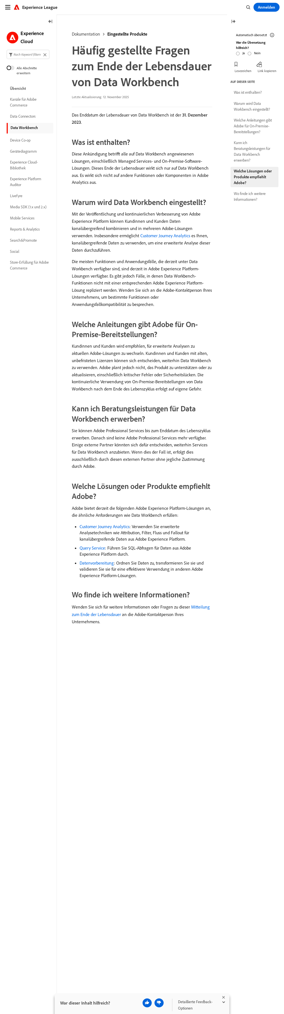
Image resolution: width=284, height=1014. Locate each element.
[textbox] (28, 54)
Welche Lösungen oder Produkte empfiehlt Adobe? (253, 177)
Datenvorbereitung (97, 563)
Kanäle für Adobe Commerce (23, 102)
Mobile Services (22, 218)
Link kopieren (267, 71)
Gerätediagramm (23, 151)
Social (14, 251)
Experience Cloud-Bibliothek (24, 165)
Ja (243, 53)
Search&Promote (23, 240)
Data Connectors (23, 116)
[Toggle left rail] (50, 22)
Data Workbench (24, 127)
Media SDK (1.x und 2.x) (28, 206)
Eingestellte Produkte (127, 34)
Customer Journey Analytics (165, 235)
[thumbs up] (147, 1002)
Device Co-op (20, 140)
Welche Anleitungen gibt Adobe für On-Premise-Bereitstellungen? (253, 126)
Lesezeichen (243, 71)
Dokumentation (86, 34)
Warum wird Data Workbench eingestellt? (252, 106)
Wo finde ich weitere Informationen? (250, 196)
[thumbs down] (159, 1002)
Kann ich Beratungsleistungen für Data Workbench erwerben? (252, 151)
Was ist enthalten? (248, 92)
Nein (257, 53)
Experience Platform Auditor (25, 181)
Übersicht (18, 88)
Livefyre (16, 195)
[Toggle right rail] (233, 22)
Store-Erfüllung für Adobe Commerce (29, 265)
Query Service (92, 548)
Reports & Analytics (25, 229)
